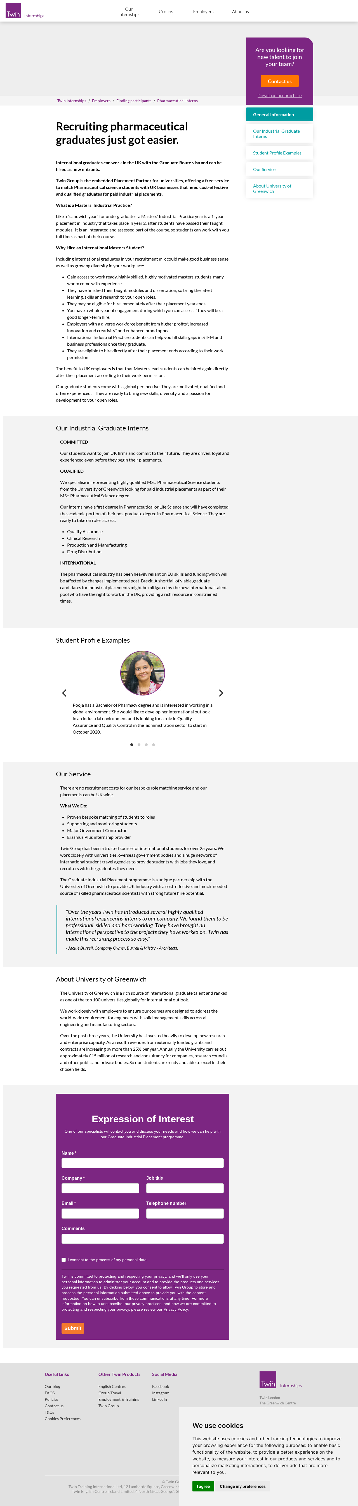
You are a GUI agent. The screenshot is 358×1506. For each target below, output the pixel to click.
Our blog (52, 1386)
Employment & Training (118, 1399)
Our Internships (129, 11)
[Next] (220, 693)
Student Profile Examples (277, 152)
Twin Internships (71, 100)
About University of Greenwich (272, 188)
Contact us (280, 81)
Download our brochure (280, 95)
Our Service (264, 169)
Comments (73, 1228)
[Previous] (65, 693)
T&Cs (49, 1412)
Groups (166, 11)
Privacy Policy (176, 1309)
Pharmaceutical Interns (177, 100)
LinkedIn (159, 1399)
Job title (154, 1178)
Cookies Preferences (63, 1418)
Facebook (160, 1386)
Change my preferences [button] (243, 1486)
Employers (203, 11)
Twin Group (108, 1405)
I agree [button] (203, 1486)
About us (240, 11)
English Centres (112, 1386)
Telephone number (166, 1203)
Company (82, 1178)
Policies (51, 1399)
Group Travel (109, 1392)
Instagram (160, 1392)
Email (78, 1203)
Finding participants (133, 100)
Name (78, 1153)
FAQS (50, 1392)
